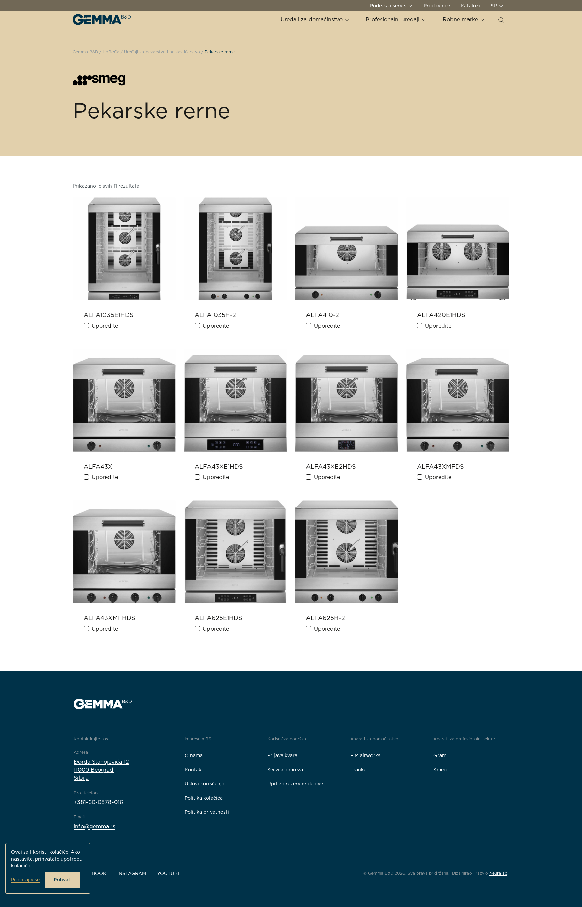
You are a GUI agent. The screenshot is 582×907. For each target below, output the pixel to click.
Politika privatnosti (207, 812)
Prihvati (63, 879)
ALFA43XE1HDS (219, 466)
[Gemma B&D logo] (102, 19)
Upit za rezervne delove (295, 783)
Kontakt (194, 769)
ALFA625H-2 (325, 618)
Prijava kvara (282, 755)
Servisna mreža (285, 769)
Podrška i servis (389, 5)
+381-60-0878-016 (98, 802)
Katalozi (470, 5)
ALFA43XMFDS (440, 466)
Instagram (131, 873)
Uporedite (105, 326)
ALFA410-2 (322, 314)
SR (494, 5)
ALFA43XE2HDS (331, 466)
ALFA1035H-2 (215, 314)
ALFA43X (98, 466)
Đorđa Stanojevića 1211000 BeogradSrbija (101, 770)
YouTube (169, 873)
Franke (358, 769)
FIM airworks (365, 755)
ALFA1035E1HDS (109, 314)
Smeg (440, 769)
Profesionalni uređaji (393, 19)
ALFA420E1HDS (441, 314)
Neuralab (498, 873)
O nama (194, 755)
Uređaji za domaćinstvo (312, 19)
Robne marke (461, 19)
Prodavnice (437, 5)
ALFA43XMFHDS (109, 618)
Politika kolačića (204, 798)
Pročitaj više (25, 879)
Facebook (92, 873)
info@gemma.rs (94, 826)
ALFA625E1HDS (219, 618)
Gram (439, 755)
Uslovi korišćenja (204, 783)
